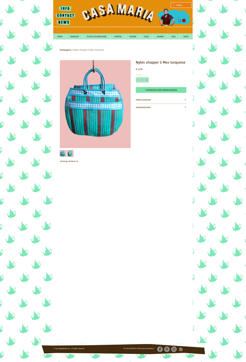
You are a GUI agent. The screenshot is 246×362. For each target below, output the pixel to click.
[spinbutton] (142, 79)
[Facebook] (160, 349)
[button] (182, 20)
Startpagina (65, 49)
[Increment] (146, 79)
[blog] (181, 349)
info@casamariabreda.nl (145, 348)
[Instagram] (174, 349)
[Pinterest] (167, 349)
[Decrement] (138, 79)
